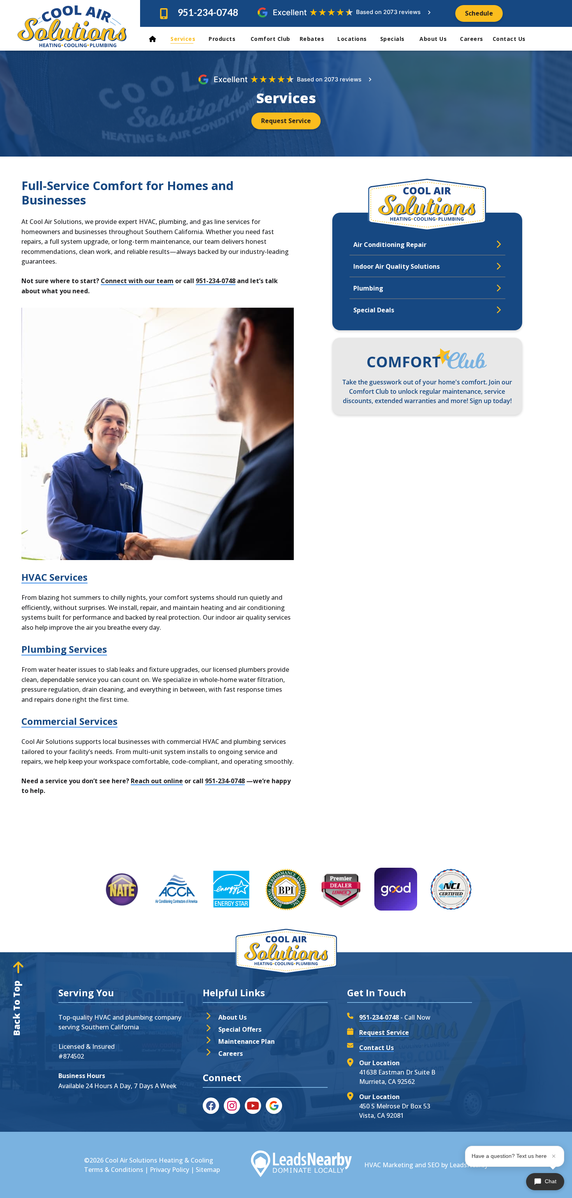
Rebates (312, 38)
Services (182, 38)
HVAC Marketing (388, 1165)
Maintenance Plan (246, 1041)
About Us (433, 38)
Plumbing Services (64, 649)
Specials (393, 38)
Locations (352, 38)
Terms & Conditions (113, 1169)
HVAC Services (54, 577)
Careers (471, 38)
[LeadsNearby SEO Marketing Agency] (301, 1164)
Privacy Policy (169, 1169)
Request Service (384, 1032)
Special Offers (239, 1029)
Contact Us (510, 38)
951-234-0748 (207, 12)
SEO (434, 1165)
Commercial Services (69, 721)
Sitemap (208, 1169)
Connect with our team (137, 281)
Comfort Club (270, 38)
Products (223, 38)
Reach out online (157, 781)
